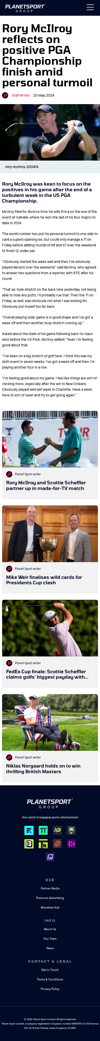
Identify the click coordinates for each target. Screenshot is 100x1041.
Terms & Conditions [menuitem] (50, 979)
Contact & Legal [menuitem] (50, 961)
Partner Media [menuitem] (50, 888)
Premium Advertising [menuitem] (50, 898)
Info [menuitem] (50, 921)
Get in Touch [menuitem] (50, 970)
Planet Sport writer (28, 474)
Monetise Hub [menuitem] (50, 907)
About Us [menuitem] (50, 929)
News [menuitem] (50, 948)
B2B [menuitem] (50, 880)
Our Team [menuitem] (50, 938)
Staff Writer (21, 95)
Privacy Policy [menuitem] (50, 989)
